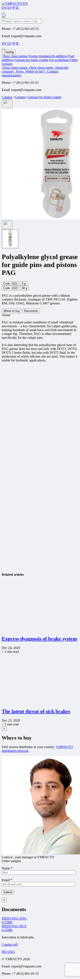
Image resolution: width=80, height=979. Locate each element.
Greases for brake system (31, 60)
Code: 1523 (10, 288)
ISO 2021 (8, 952)
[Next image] (7, 224)
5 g (24, 283)
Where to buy (11, 311)
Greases (20, 97)
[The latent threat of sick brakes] (39, 702)
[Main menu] (3, 13)
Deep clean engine (15, 56)
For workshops (59, 60)
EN (4, 7)
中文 (15, 7)
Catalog (7, 97)
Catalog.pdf (9, 944)
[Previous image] (7, 103)
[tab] (10, 238)
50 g (24, 288)
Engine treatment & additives (47, 56)
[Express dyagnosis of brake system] (39, 629)
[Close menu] (3, 49)
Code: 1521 (10, 283)
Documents (31, 311)
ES (9, 7)
